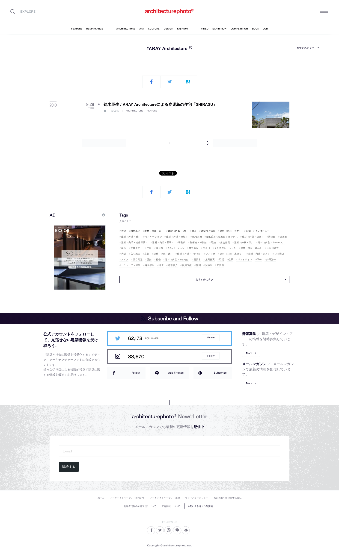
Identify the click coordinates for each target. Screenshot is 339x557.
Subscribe (220, 372)
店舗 (248, 230)
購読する (68, 467)
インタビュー (262, 230)
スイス (124, 259)
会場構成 (279, 253)
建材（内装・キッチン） (271, 242)
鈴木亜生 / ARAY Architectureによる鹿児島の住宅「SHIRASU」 (160, 104)
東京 (194, 230)
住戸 (230, 259)
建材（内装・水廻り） (232, 253)
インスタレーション (225, 247)
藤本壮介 (173, 265)
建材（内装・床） (154, 230)
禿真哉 (220, 265)
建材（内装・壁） (177, 230)
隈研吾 (159, 247)
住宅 (123, 230)
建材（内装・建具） (251, 247)
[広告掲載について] (92, 215)
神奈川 (206, 247)
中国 (149, 247)
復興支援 (187, 265)
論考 (123, 247)
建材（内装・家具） (259, 253)
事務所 (182, 242)
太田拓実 (210, 259)
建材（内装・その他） (177, 259)
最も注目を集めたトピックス (222, 236)
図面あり (135, 230)
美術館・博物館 (198, 242)
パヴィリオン (245, 259)
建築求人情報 (208, 230)
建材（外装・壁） (131, 236)
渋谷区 (208, 265)
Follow (210, 337)
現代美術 (197, 236)
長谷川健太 (273, 247)
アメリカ (210, 253)
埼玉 (161, 265)
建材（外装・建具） (253, 236)
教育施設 (194, 247)
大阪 (123, 253)
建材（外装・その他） (189, 253)
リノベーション (153, 236)
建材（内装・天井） (230, 230)
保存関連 (138, 259)
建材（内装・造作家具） (134, 242)
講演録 (272, 236)
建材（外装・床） (163, 253)
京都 (146, 253)
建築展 (283, 236)
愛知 (149, 259)
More (249, 353)
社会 (158, 259)
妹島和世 (150, 265)
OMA (259, 259)
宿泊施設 (135, 253)
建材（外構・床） (244, 242)
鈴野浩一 (271, 259)
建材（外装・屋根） (177, 236)
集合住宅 (225, 242)
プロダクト (137, 247)
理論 (213, 242)
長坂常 (197, 259)
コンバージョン (175, 247)
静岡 (198, 265)
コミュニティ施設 (131, 265)
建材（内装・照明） (163, 242)
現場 (221, 259)
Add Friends (176, 372)
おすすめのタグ (305, 48)
